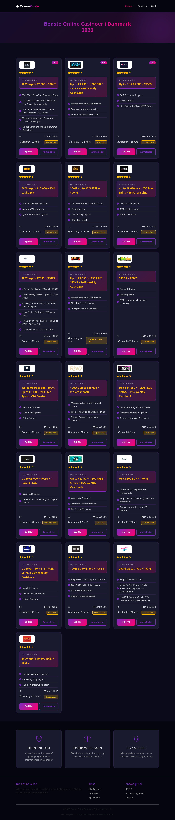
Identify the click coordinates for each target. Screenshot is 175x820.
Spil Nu (28, 151)
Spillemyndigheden (135, 793)
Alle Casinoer (95, 789)
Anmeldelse (49, 151)
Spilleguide (94, 797)
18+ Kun (129, 797)
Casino (29, 6)
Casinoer (129, 6)
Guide (154, 6)
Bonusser (142, 6)
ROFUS (129, 789)
